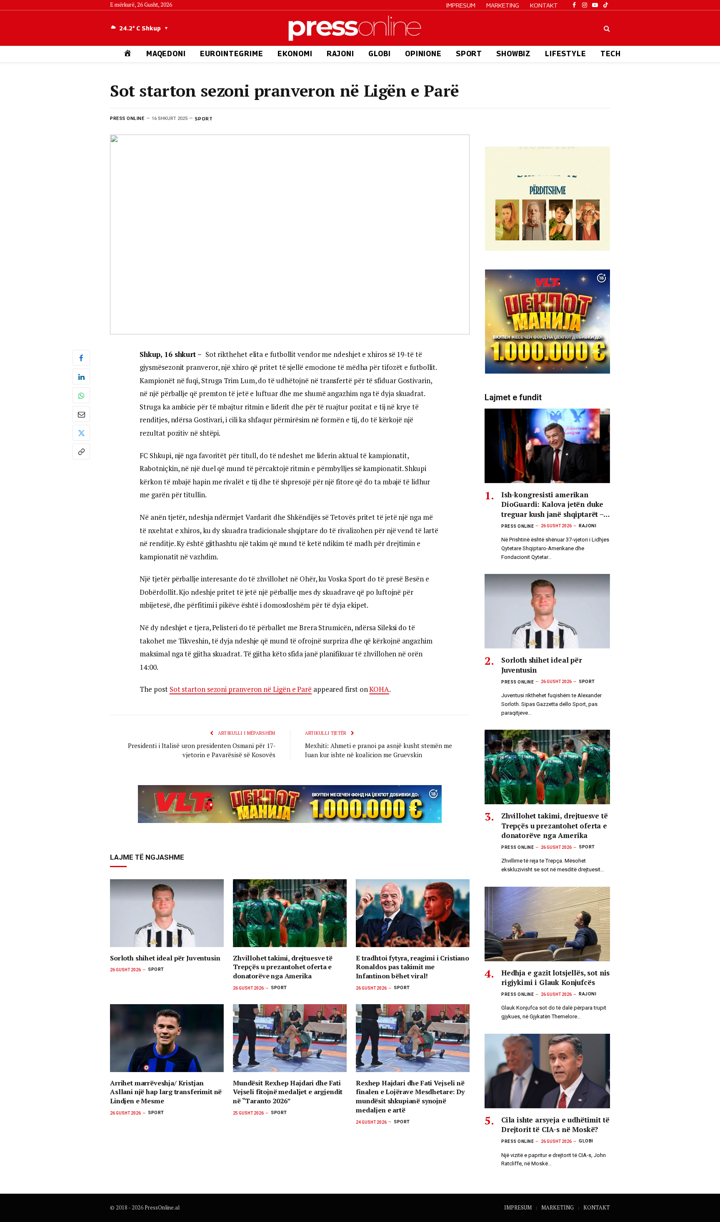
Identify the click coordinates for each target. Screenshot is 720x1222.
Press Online (127, 118)
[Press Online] (360, 28)
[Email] (81, 414)
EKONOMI (295, 54)
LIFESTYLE (565, 54)
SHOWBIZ (513, 54)
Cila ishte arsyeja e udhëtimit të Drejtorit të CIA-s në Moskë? (555, 1124)
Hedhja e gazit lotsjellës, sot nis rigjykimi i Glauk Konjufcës (555, 977)
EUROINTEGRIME (231, 54)
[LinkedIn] (81, 376)
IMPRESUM (460, 5)
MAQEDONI (166, 54)
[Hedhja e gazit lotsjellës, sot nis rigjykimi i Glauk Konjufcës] (547, 924)
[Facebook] (81, 358)
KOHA (379, 689)
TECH (610, 54)
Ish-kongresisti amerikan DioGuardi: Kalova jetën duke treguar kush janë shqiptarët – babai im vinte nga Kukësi (552, 504)
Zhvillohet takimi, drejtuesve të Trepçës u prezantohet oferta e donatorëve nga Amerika (282, 967)
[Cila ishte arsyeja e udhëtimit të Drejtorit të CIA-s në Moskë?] (547, 1071)
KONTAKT (544, 5)
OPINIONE (423, 54)
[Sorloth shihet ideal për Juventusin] (167, 913)
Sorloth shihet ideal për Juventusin (165, 958)
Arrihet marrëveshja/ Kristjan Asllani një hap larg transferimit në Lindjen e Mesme (166, 1092)
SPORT (469, 54)
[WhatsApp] (81, 395)
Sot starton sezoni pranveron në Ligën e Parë (241, 689)
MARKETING (502, 5)
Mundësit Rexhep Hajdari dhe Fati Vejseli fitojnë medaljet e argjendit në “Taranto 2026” (287, 1092)
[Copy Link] (81, 451)
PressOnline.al (162, 1207)
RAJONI (340, 54)
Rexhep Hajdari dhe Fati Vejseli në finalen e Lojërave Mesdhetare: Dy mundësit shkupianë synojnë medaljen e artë (410, 1097)
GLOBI (379, 54)
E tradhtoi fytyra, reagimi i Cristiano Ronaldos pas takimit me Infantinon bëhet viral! (412, 967)
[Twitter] (81, 433)
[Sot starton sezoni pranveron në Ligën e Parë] (290, 234)
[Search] (606, 28)
